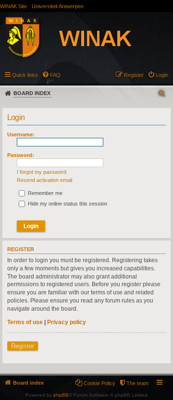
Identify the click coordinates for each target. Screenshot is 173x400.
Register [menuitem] (134, 75)
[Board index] (79, 39)
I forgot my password (41, 172)
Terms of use (25, 322)
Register (22, 346)
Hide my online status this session (66, 203)
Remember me (44, 193)
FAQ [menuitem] (55, 75)
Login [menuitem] (162, 75)
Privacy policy (66, 322)
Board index (31, 93)
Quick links (25, 75)
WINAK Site (13, 6)
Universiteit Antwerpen (58, 6)
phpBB (61, 395)
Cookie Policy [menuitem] (99, 383)
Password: (20, 155)
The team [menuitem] (137, 383)
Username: (21, 134)
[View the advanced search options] (162, 93)
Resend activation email (44, 180)
